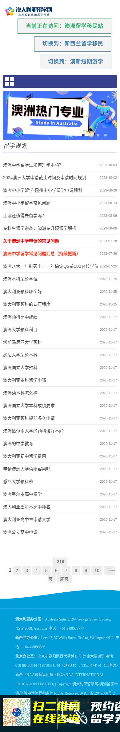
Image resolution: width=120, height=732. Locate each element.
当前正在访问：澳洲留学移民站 (64, 26)
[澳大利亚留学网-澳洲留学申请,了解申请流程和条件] (29, 12)
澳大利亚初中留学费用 (24, 456)
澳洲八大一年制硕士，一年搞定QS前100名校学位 (50, 266)
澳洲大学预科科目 (20, 329)
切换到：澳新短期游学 (75, 62)
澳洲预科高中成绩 (20, 316)
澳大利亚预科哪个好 (22, 291)
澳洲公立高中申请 (20, 532)
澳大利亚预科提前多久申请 (29, 418)
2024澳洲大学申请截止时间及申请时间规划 (44, 177)
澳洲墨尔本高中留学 (22, 494)
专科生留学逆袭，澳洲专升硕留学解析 (39, 228)
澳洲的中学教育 (18, 443)
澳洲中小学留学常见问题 (26, 202)
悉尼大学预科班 (18, 481)
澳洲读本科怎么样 (20, 392)
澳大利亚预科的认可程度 (26, 304)
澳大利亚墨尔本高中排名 (26, 506)
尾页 (64, 579)
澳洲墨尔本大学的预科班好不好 (33, 430)
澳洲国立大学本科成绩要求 (29, 405)
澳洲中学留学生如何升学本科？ (33, 164)
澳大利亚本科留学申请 (24, 380)
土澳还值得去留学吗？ (24, 215)
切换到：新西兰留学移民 (72, 44)
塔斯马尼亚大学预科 (22, 342)
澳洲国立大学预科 (20, 367)
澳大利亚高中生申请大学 (26, 519)
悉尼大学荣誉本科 (20, 354)
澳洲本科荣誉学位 (20, 278)
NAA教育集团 (38, 675)
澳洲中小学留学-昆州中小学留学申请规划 (42, 190)
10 (96, 570)
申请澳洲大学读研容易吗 (26, 468)
